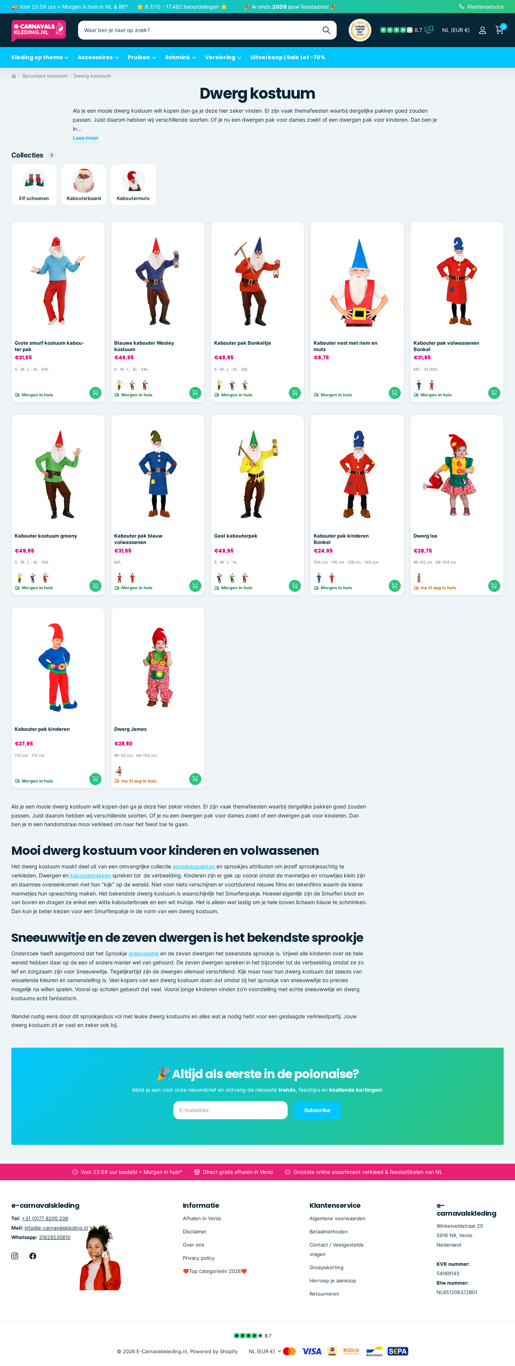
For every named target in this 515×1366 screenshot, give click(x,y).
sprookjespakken (194, 866)
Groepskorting (326, 1267)
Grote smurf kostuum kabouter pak (49, 346)
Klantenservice (335, 1205)
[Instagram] (14, 1256)
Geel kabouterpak (236, 536)
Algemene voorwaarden (338, 1218)
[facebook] (32, 1256)
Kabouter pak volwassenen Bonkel (446, 346)
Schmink (177, 57)
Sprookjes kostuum (44, 76)
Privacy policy (199, 1258)
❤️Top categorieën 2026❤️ (215, 1271)
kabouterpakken (90, 875)
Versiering (220, 57)
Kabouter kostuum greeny (46, 536)
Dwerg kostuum (92, 76)
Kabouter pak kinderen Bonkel (341, 539)
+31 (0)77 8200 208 (45, 1218)
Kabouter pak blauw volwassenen (138, 539)
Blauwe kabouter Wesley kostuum (144, 346)
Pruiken (139, 57)
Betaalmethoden (329, 1231)
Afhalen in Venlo (202, 1218)
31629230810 (55, 1237)
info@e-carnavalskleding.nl (56, 1228)
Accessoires (95, 57)
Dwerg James (130, 729)
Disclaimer (195, 1231)
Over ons (193, 1245)
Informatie (201, 1205)
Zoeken (326, 30)
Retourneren (324, 1294)
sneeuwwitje (144, 953)
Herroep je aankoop (333, 1280)
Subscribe (317, 1110)
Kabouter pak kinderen (42, 729)
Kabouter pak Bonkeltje (242, 343)
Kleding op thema (37, 57)
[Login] (482, 30)
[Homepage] (13, 76)
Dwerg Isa (425, 536)
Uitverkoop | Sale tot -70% (287, 57)
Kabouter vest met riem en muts (345, 346)
